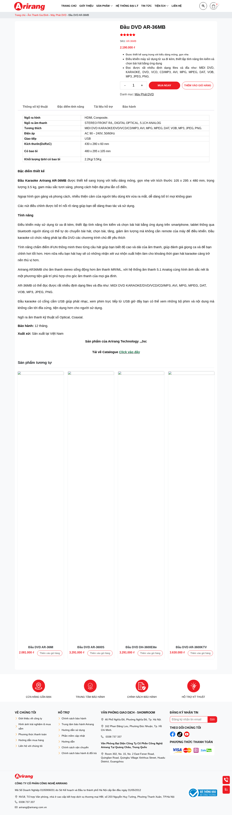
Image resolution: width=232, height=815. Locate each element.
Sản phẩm (103, 5)
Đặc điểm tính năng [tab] (70, 106)
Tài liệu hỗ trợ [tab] (103, 106)
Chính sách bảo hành (74, 718)
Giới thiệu (86, 5)
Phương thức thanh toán (32, 734)
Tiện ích (160, 5)
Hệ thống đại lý (127, 5)
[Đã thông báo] (202, 793)
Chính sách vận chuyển (75, 747)
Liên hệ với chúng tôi (30, 745)
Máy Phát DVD (58, 15)
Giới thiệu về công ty (30, 718)
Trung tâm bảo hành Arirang (78, 724)
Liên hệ (177, 5)
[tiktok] (180, 734)
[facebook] (172, 734)
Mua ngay (164, 85)
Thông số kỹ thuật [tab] (35, 106)
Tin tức (146, 5)
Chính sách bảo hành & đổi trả (79, 753)
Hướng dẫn (68, 741)
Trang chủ (68, 5)
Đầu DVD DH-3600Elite (141, 647)
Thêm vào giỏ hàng (197, 85)
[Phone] (226, 780)
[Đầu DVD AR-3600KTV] (191, 394)
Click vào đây (129, 352)
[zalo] (226, 789)
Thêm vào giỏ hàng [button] (50, 653)
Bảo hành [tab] (129, 106)
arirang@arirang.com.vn (33, 807)
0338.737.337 (27, 802)
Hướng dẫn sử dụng (73, 730)
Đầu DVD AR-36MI (40, 647)
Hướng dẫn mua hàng (31, 740)
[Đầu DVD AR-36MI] (41, 394)
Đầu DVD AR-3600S (90, 647)
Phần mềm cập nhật (73, 735)
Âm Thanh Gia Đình (38, 15)
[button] (213, 6)
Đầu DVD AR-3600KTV (191, 647)
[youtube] (187, 734)
